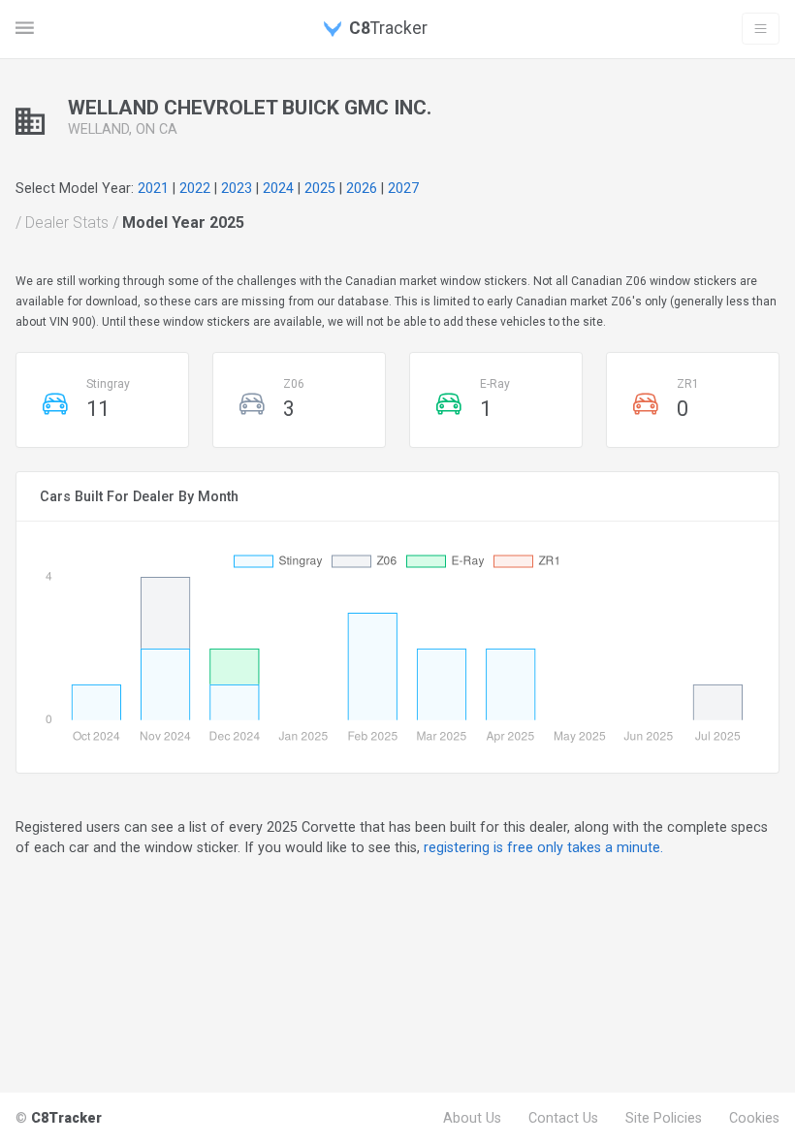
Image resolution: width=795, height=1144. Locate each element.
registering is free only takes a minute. (543, 847)
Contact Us (563, 1118)
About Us (472, 1118)
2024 (278, 188)
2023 (236, 188)
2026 (361, 188)
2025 (319, 188)
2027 (403, 188)
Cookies (754, 1118)
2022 (194, 188)
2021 (153, 188)
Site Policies (663, 1118)
